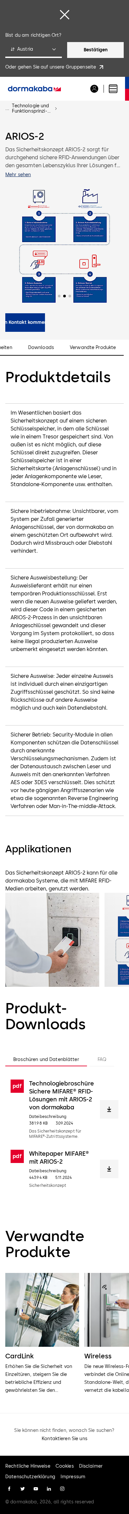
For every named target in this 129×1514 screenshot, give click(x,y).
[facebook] (9, 1489)
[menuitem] (34, 89)
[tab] (46, 1059)
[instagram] (62, 1489)
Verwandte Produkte (93, 347)
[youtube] (35, 1489)
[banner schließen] (64, 14)
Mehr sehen (18, 174)
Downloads (41, 347)
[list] (64, 1333)
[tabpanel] (64, 1133)
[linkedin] (49, 1489)
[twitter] (22, 1489)
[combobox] (33, 50)
